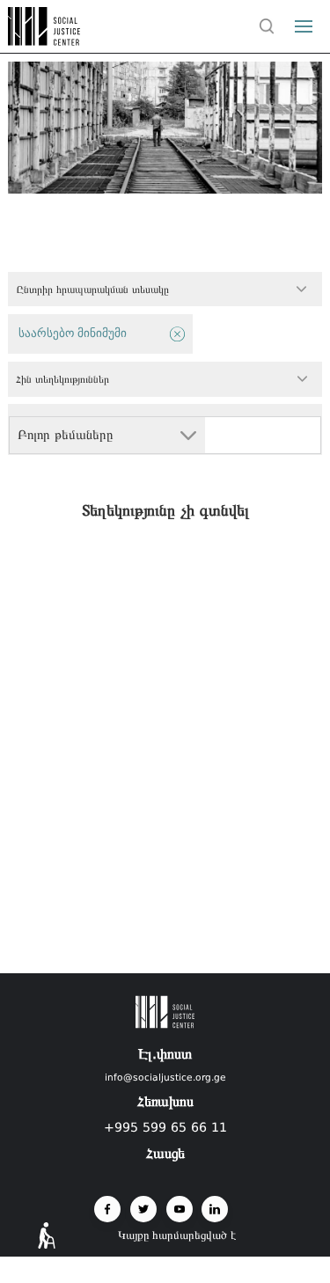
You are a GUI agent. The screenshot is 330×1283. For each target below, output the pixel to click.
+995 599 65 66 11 (165, 1127)
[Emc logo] (45, 40)
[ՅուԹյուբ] (179, 1209)
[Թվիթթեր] (143, 1209)
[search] (267, 26)
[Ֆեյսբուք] (107, 1209)
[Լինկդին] (215, 1209)
